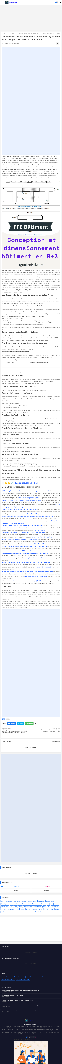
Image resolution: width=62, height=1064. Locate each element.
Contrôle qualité (32, 901)
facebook (16, 886)
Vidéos (22, 909)
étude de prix (38, 911)
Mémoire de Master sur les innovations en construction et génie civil (26, 562)
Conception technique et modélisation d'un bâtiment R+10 (23, 532)
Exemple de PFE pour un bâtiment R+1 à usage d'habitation (22, 525)
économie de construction (8, 979)
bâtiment (35, 909)
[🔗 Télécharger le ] (24, 483)
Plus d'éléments (56, 741)
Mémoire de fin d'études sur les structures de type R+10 (20, 539)
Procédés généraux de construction (32, 906)
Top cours (3, 909)
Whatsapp (30, 723)
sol (31, 911)
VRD (18, 909)
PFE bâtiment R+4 (26, 551)
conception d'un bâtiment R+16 (34, 558)
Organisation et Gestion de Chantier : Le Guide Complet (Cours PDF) (20, 990)
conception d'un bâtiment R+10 (41, 537)
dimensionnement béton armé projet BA (27, 581)
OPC (12, 906)
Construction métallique (20, 901)
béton (40, 909)
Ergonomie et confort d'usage (41, 976)
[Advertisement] (31, 18)
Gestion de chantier (21, 903)
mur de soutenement (13, 911)
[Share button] (36, 723)
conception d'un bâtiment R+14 (28, 514)
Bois (2, 901)
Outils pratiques (5, 976)
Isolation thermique (43, 903)
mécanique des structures (23, 979)
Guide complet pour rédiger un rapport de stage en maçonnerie (25, 491)
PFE (8, 33)
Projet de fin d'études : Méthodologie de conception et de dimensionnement (27, 516)
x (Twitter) (15, 890)
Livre (51, 903)
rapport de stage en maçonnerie (30, 498)
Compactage (8, 901)
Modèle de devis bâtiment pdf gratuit (12, 995)
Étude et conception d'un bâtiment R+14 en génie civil (20, 509)
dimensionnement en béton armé (35, 576)
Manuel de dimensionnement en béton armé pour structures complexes (27, 571)
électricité (28, 976)
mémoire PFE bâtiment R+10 (36, 544)
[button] (56, 2)
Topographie (11, 909)
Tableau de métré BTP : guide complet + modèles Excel (17, 1000)
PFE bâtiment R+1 (39, 530)
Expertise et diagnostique (18, 976)
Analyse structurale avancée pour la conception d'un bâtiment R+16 (25, 553)
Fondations (11, 903)
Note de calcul (4, 906)
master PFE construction (43, 567)
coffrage (46, 909)
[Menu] (2, 2)
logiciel (57, 909)
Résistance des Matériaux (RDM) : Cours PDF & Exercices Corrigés (20, 1010)
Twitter (21, 723)
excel (52, 909)
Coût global (41, 901)
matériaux (3, 911)
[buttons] (27, 1037)
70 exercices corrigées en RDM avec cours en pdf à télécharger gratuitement (23, 1005)
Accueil (3, 33)
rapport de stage (25, 911)
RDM (44, 906)
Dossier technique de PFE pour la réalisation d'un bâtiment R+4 (24, 546)
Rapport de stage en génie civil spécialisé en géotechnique (22, 500)
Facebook (12, 723)
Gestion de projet (32, 903)
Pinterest (46, 890)
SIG (48, 906)
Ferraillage (3, 903)
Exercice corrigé (50, 901)
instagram (47, 886)
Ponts (20, 906)
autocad (28, 909)
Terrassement (55, 906)
